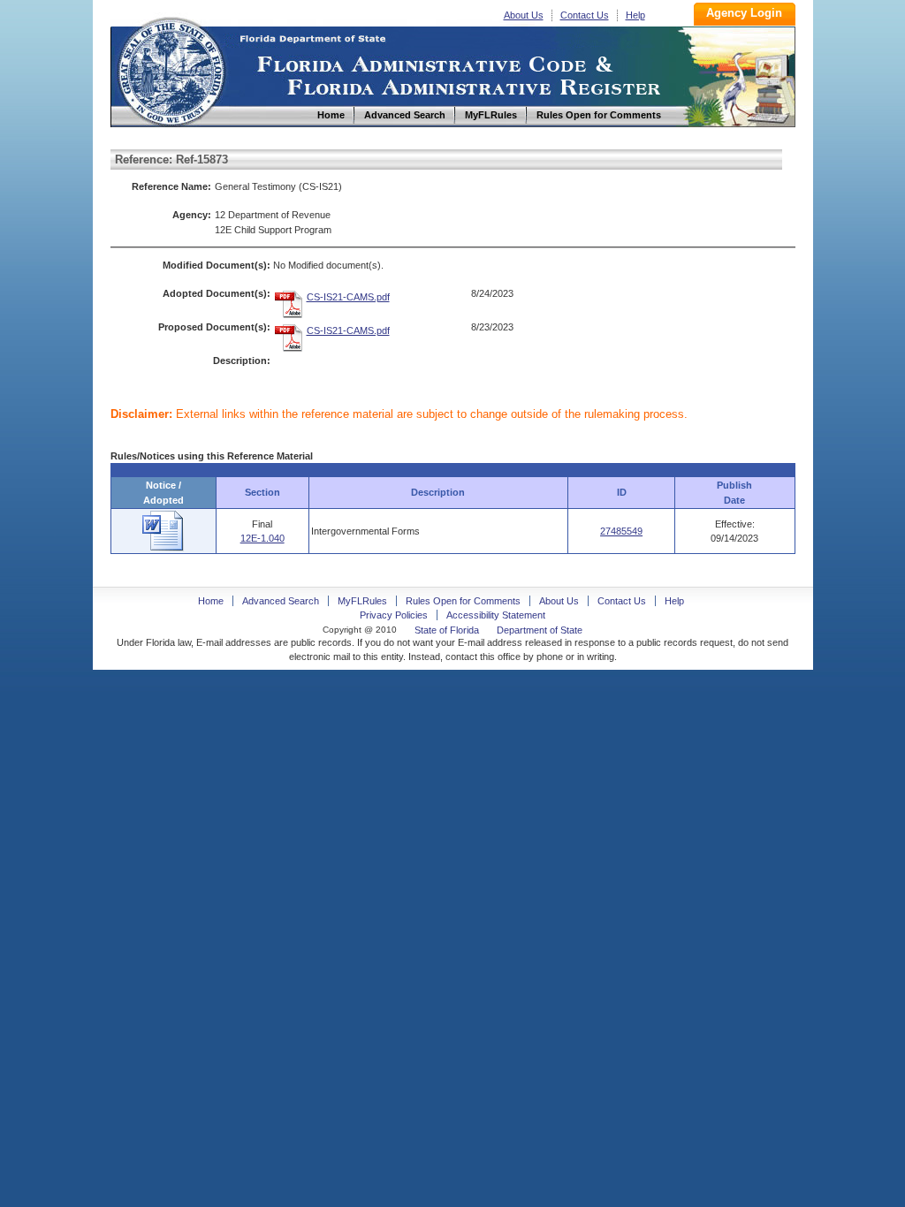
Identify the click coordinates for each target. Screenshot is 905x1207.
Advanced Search (280, 601)
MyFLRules (362, 601)
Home (170, 69)
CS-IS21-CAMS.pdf (348, 297)
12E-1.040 (262, 538)
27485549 (621, 531)
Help (635, 15)
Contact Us (584, 15)
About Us (524, 15)
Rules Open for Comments (463, 601)
